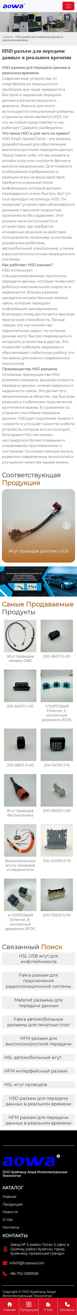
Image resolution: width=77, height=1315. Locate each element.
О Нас (48, 1307)
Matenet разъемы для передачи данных (38, 1002)
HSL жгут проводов (25, 1084)
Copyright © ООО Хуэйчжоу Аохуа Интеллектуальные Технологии (29, 1294)
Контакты (67, 1307)
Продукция (29, 1307)
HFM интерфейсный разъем (35, 1071)
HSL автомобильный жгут (32, 1057)
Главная (8, 36)
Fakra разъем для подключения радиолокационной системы (38, 981)
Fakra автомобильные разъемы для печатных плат (38, 1022)
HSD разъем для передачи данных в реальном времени (38, 1101)
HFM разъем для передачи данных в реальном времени (38, 1120)
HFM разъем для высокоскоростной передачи (38, 1041)
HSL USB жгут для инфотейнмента (38, 958)
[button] (66, 525)
